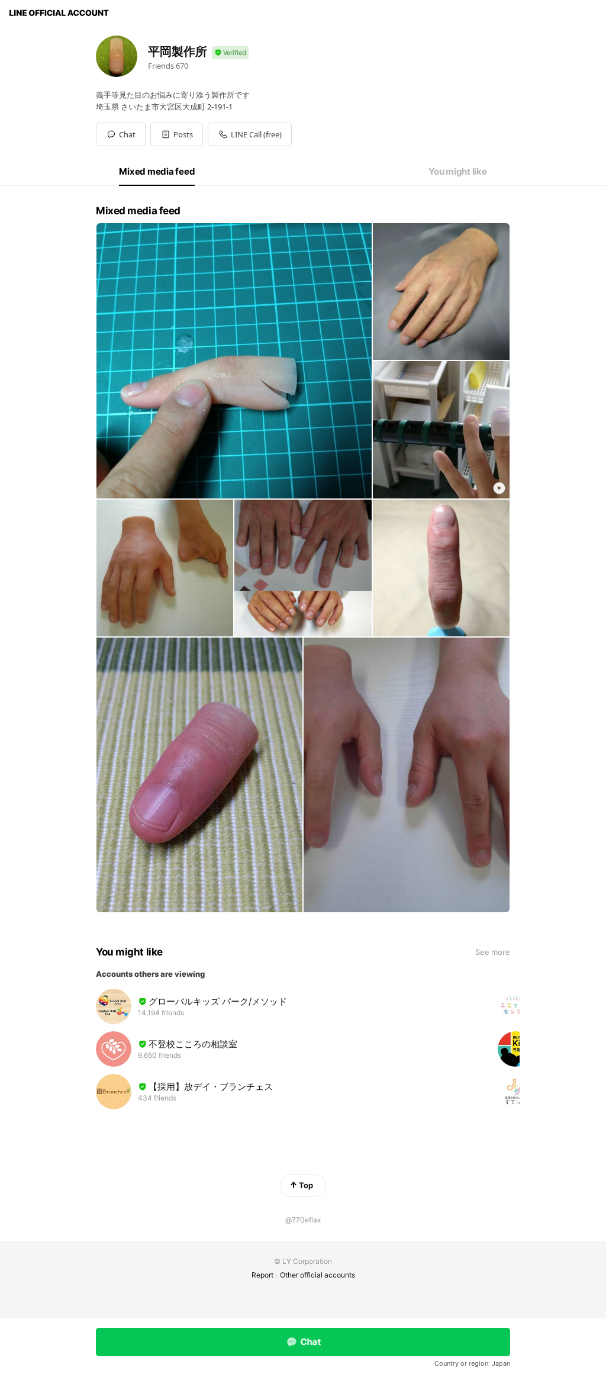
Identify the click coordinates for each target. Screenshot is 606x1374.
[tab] (157, 171)
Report (262, 1274)
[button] (176, 134)
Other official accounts (317, 1274)
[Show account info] (230, 53)
